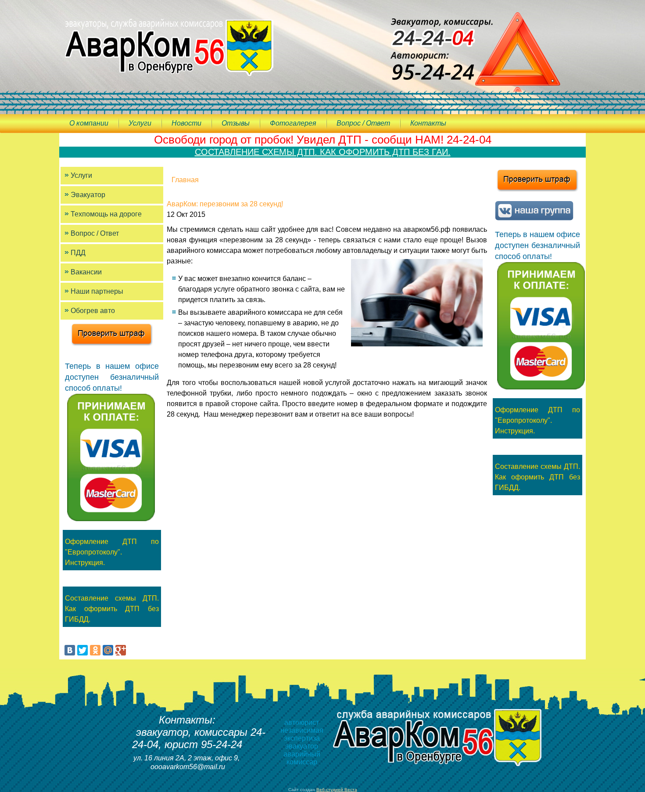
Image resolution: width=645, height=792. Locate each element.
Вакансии (86, 272)
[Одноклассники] (95, 650)
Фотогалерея (293, 123)
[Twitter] (82, 650)
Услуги (140, 123)
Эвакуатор (88, 194)
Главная (185, 180)
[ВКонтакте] (69, 650)
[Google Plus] (120, 650)
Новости (186, 123)
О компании (88, 123)
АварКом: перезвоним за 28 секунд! (225, 204)
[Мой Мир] (108, 650)
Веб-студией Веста (336, 789)
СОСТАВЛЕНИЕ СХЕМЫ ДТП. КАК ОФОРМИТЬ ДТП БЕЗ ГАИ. (323, 152)
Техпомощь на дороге (106, 214)
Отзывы (236, 123)
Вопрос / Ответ (363, 123)
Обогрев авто (93, 310)
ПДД (78, 252)
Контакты (428, 123)
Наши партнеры (97, 291)
